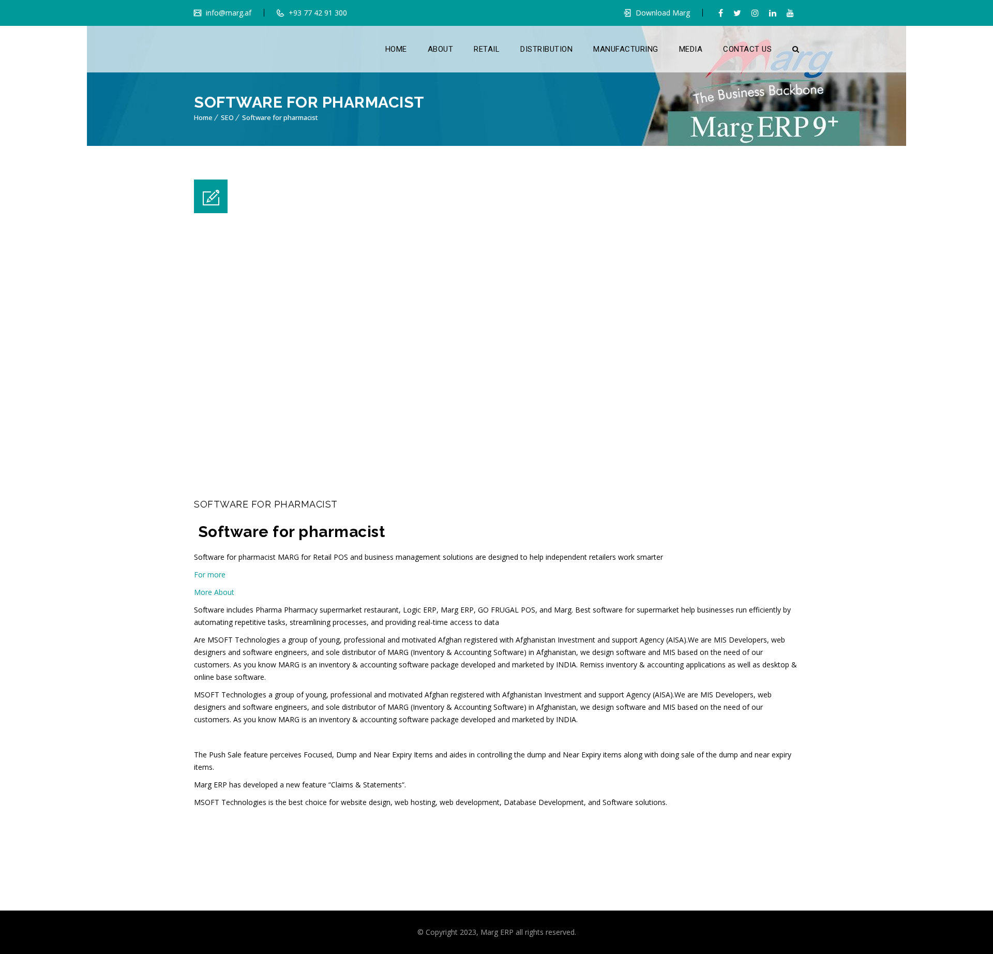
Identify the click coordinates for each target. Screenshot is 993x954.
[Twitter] (737, 13)
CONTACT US (747, 49)
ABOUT (441, 49)
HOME (396, 49)
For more (211, 574)
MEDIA (691, 49)
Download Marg (663, 13)
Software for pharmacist (280, 117)
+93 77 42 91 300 (317, 13)
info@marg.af (227, 13)
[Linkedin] (772, 13)
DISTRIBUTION (546, 49)
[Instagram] (755, 13)
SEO (227, 117)
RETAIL (487, 49)
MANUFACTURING (625, 49)
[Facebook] (720, 13)
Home (203, 117)
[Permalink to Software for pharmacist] (346, 482)
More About (214, 592)
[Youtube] (790, 13)
